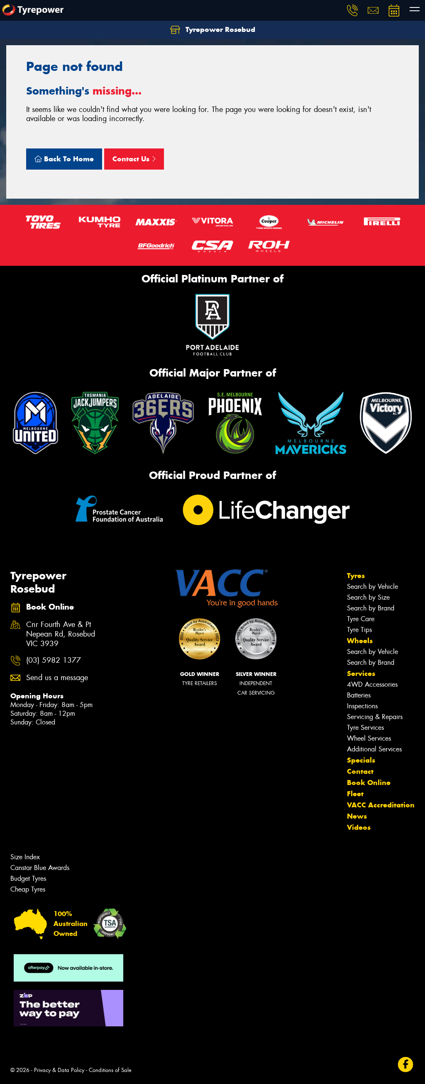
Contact (360, 771)
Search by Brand (370, 608)
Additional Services (374, 749)
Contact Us (131, 158)
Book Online (369, 782)
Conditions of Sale (110, 1070)
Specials (361, 760)
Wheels (360, 640)
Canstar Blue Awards (39, 867)
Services (361, 673)
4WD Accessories (372, 684)
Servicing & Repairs (375, 716)
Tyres (356, 575)
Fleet (355, 793)
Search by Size (368, 597)
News (357, 816)
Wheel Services (369, 738)
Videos (359, 827)
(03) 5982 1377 (53, 660)
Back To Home (68, 158)
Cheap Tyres (27, 889)
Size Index (25, 857)
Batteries (359, 695)
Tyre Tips (359, 629)
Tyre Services (365, 727)
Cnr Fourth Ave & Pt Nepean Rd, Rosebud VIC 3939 (60, 634)
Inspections (362, 706)
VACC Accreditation (381, 804)
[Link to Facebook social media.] (405, 1064)
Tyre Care (360, 619)
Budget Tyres (28, 878)
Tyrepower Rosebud (219, 29)
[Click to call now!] (352, 10)
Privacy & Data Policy (59, 1070)
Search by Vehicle (372, 586)
